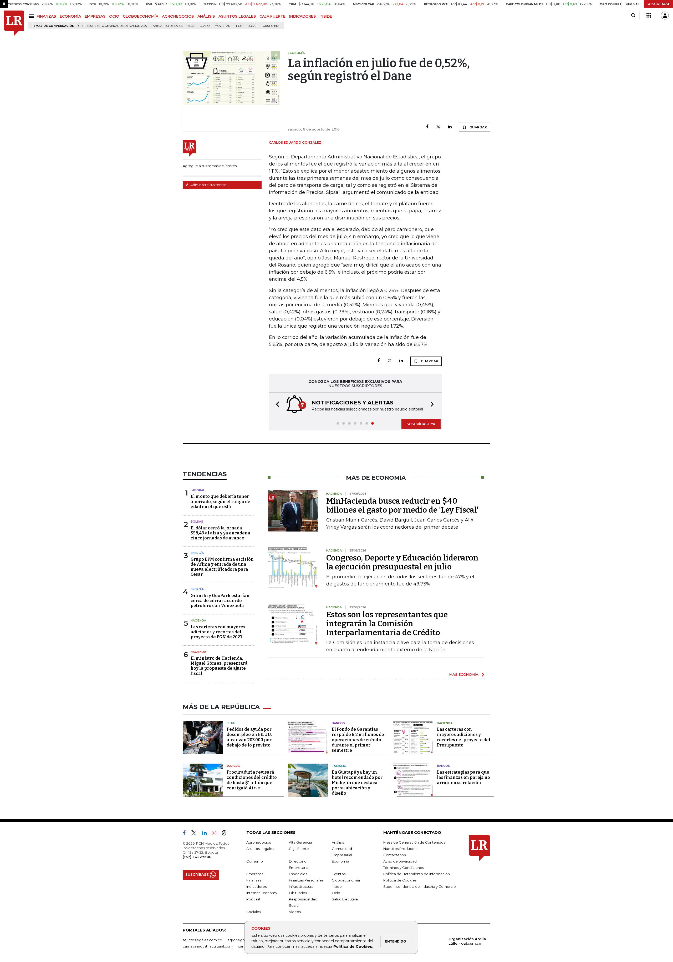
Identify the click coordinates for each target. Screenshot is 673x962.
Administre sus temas (208, 185)
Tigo (239, 26)
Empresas (254, 874)
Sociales (253, 912)
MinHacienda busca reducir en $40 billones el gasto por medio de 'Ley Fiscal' (402, 505)
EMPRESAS (95, 16)
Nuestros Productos (400, 848)
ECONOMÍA (70, 16)
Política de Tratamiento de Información (416, 874)
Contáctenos (394, 855)
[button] (276, 405)
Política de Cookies (352, 946)
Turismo (339, 766)
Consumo (254, 861)
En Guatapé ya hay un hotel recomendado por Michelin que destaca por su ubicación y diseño (357, 783)
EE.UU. (231, 723)
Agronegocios (258, 842)
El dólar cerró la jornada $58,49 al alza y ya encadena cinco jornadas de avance (220, 532)
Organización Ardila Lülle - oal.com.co (467, 941)
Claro (205, 26)
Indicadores (256, 886)
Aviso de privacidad (400, 861)
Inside (337, 886)
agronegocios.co (242, 940)
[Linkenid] (206, 834)
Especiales (298, 874)
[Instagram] (216, 834)
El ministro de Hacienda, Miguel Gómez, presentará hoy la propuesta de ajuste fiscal (219, 666)
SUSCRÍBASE (658, 4)
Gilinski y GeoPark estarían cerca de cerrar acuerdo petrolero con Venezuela (220, 600)
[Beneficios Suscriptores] (649, 15)
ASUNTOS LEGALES (237, 16)
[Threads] (226, 834)
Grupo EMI (271, 26)
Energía (197, 553)
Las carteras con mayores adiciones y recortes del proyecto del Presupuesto (463, 737)
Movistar (222, 26)
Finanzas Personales (306, 880)
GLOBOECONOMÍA (140, 16)
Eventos (338, 874)
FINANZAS (46, 16)
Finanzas (253, 880)
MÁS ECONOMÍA (463, 674)
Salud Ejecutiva (345, 899)
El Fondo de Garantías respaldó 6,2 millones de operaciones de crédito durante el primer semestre (358, 740)
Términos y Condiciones (403, 867)
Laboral (198, 490)
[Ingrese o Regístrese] (665, 15)
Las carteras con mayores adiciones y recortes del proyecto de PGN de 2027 (218, 631)
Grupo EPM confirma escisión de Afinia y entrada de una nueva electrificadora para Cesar (222, 567)
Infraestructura (301, 886)
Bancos (338, 723)
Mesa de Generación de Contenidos (414, 842)
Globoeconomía (346, 880)
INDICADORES (302, 16)
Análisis (338, 842)
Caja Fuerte (299, 848)
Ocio (336, 893)
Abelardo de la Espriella (174, 26)
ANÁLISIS (206, 16)
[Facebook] (427, 126)
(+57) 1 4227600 (197, 857)
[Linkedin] (450, 126)
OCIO (114, 16)
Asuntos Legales (260, 848)
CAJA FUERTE (272, 16)
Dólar (253, 26)
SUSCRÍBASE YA (421, 424)
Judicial (233, 766)
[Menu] (32, 16)
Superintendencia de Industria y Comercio (419, 886)
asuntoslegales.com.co (202, 940)
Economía (340, 861)
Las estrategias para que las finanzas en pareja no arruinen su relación (463, 777)
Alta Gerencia (300, 842)
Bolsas (197, 521)
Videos (295, 912)
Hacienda (198, 620)
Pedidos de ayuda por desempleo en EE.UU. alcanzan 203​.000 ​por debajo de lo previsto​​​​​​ (249, 737)
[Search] (633, 15)
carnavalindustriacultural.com (208, 946)
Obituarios (298, 893)
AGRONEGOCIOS (178, 16)
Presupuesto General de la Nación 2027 (114, 26)
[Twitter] (438, 126)
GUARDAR (478, 127)
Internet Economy (261, 893)
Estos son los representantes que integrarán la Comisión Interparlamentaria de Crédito (387, 623)
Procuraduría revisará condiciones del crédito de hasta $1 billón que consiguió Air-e (252, 780)
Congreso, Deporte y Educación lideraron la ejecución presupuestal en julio (402, 562)
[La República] (14, 23)
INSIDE (325, 16)
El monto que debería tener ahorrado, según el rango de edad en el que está (220, 501)
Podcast (253, 899)
